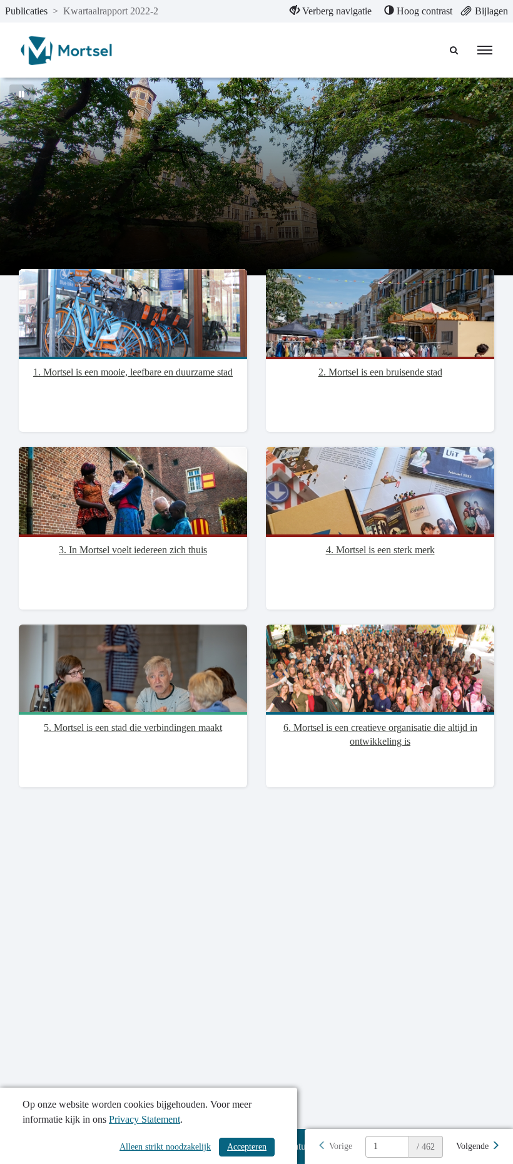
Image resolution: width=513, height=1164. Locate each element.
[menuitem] (330, 11)
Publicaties (26, 11)
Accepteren (247, 1146)
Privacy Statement (144, 1119)
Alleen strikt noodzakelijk (165, 1146)
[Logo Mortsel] (66, 50)
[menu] (485, 50)
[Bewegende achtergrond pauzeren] (21, 93)
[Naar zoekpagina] (454, 50)
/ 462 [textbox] (426, 1146)
